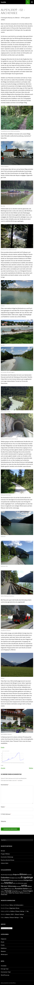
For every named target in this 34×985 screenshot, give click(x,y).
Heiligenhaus (28, 880)
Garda (11, 880)
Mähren (29, 886)
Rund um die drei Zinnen (7, 860)
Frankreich (5, 880)
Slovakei (30, 888)
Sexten (25, 889)
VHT (2, 892)
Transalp (7, 891)
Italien (14, 883)
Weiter (31, 768)
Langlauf (25, 883)
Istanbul (8, 882)
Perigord (3, 888)
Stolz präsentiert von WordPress (8, 983)
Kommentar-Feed (5, 972)
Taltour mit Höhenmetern (16, 905)
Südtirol (2, 891)
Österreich (4, 894)
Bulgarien (16, 874)
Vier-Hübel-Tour (10, 893)
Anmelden (3, 965)
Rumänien (19, 889)
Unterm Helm (4, 863)
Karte (2, 747)
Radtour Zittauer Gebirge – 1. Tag (19, 911)
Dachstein (29, 874)
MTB (24, 885)
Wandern (17, 893)
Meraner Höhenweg (8, 886)
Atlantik (2, 874)
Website (3, 821)
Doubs (16, 877)
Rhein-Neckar (12, 888)
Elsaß (19, 877)
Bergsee (6, 874)
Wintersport (4, 954)
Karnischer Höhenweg (7, 857)
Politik (2, 945)
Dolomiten (5, 877)
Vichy (4, 892)
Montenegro (18, 886)
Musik (2, 942)
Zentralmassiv (27, 892)
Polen (7, 889)
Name (3, 807)
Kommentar (5, 784)
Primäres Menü (32, 2)
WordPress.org (5, 975)
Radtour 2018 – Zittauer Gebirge (15, 914)
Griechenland (20, 880)
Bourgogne (10, 874)
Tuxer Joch (20, 891)
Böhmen (23, 874)
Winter (22, 893)
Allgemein (3, 939)
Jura (17, 883)
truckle (3, 2)
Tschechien (15, 891)
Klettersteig (20, 883)
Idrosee (3, 850)
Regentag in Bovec (14, 908)
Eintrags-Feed (4, 969)
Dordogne (12, 877)
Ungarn (30, 891)
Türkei (25, 891)
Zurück (3, 768)
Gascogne (15, 880)
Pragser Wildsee (5, 854)
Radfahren (4, 948)
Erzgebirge (27, 877)
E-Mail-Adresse (6, 814)
